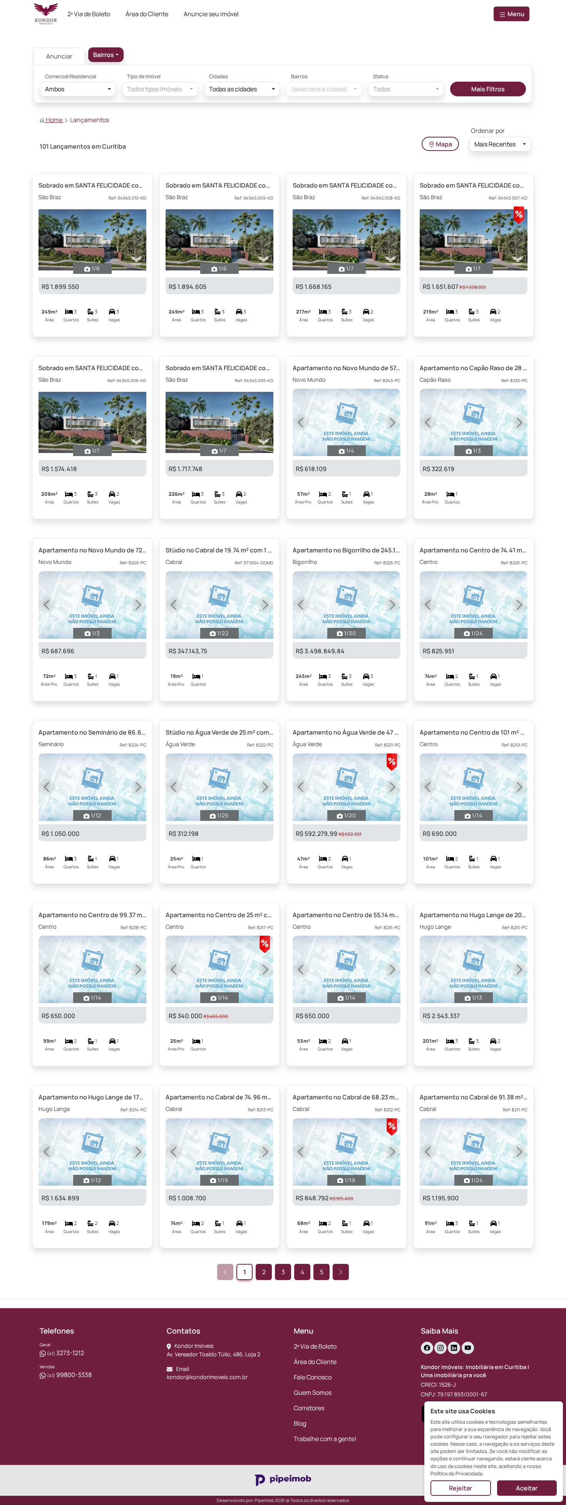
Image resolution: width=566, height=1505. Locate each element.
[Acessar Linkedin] (454, 1348)
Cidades (218, 76)
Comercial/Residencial (70, 76)
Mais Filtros (488, 89)
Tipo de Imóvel (144, 76)
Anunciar (59, 56)
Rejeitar (460, 1488)
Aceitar (527, 1488)
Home (54, 120)
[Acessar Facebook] (427, 1348)
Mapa (443, 144)
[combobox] (106, 54)
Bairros (299, 76)
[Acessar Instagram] (440, 1348)
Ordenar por (488, 130)
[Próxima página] (341, 1272)
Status (380, 76)
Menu (515, 14)
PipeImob (264, 1500)
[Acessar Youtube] (468, 1348)
